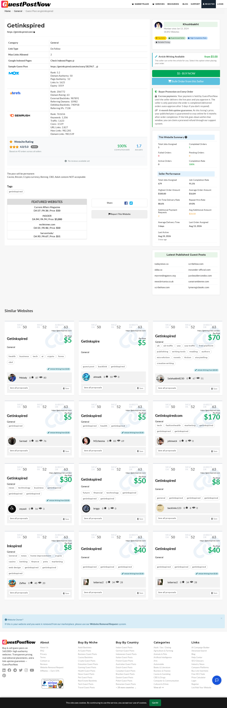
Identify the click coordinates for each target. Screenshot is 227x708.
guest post (88, 366)
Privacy (43, 654)
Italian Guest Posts (124, 657)
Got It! (155, 703)
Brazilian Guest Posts (125, 674)
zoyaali (23, 509)
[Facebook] (126, 203)
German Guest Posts (125, 651)
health (12, 356)
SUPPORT (195, 4)
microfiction (163, 357)
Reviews (44, 664)
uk (158, 346)
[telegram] (15, 670)
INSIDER (47, 217)
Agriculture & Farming (163, 651)
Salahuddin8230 (176, 378)
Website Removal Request (104, 624)
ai (42, 356)
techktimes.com (47, 226)
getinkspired (16, 191)
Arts (156, 661)
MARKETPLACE (141, 4)
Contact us (45, 661)
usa (179, 346)
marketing (190, 425)
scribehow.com (162, 287)
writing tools (178, 351)
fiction (187, 357)
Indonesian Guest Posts (126, 654)
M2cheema (99, 441)
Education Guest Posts (88, 664)
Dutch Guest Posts (124, 667)
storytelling (201, 357)
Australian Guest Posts (126, 664)
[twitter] (21, 670)
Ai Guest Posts (84, 651)
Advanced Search (199, 651)
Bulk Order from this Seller (187, 81)
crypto (50, 356)
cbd (11, 362)
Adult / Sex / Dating (162, 647)
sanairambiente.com (198, 281)
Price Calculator (198, 677)
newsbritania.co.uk (164, 281)
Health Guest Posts (86, 671)
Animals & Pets (160, 654)
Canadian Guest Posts (125, 671)
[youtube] (32, 670)
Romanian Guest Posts (126, 684)
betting (23, 561)
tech (35, 356)
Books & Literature (162, 667)
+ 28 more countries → (126, 687)
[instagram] (26, 670)
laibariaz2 (98, 582)
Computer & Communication (166, 681)
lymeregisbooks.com (198, 287)
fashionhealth (173, 425)
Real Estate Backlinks (87, 681)
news (11, 488)
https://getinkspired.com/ (20, 32)
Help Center (196, 657)
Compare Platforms (200, 667)
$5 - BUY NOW (186, 73)
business (24, 356)
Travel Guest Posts (86, 687)
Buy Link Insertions (199, 671)
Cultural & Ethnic (161, 684)
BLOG (185, 4)
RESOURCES (173, 4)
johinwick (172, 441)
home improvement (40, 556)
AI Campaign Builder (200, 647)
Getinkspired (17, 339)
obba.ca (158, 269)
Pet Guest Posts (85, 677)
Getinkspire (90, 341)
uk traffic (168, 346)
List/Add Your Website (201, 687)
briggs (96, 508)
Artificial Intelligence (163, 657)
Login (220, 4)
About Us (44, 647)
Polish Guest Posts (124, 681)
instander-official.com (199, 269)
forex (61, 356)
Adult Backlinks (85, 647)
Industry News (197, 664)
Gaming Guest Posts (87, 667)
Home (8, 11)
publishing (162, 351)
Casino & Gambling (162, 674)
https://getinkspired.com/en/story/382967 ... (73, 66)
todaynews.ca (161, 264)
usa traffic (189, 346)
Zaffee (22, 583)
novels (177, 357)
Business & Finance (162, 671)
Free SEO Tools (198, 674)
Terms (43, 657)
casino (12, 561)
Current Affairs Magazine (47, 209)
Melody (23, 377)
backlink (102, 366)
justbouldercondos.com (200, 275)
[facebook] (9, 670)
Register (209, 4)
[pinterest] (4, 675)
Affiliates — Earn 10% (49, 671)
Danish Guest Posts (124, 677)
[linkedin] (4, 670)
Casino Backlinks (85, 657)
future (86, 493)
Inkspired (14, 546)
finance (35, 561)
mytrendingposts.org (165, 275)
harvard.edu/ (47, 235)
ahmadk (97, 377)
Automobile (159, 664)
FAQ (42, 651)
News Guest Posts (86, 674)
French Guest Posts (124, 661)
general (161, 498)
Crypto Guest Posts (86, 661)
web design (15, 567)
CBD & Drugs (160, 677)
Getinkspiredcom (168, 416)
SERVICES (160, 4)
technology (24, 488)
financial (98, 493)
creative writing (165, 363)
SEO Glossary (197, 661)
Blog (193, 654)
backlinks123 (174, 508)
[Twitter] (131, 203)
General (18, 11)
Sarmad (23, 441)
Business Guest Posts (87, 654)
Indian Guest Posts (124, 647)
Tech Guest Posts (85, 684)
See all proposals (19, 388)
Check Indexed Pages (61, 60)
